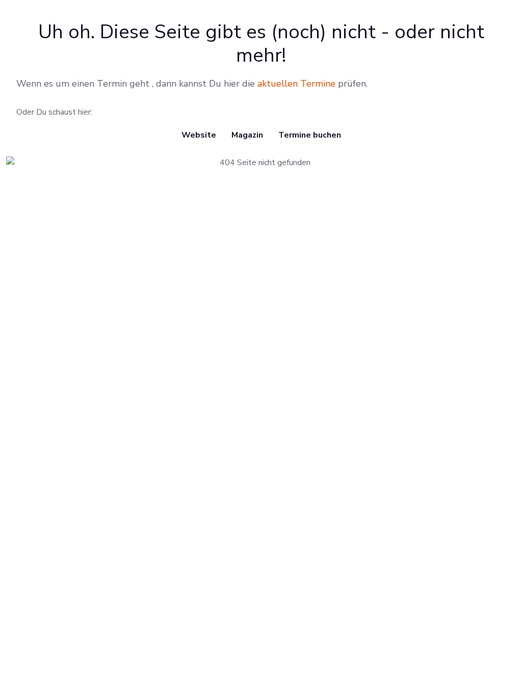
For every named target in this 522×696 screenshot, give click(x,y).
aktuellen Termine (296, 83)
